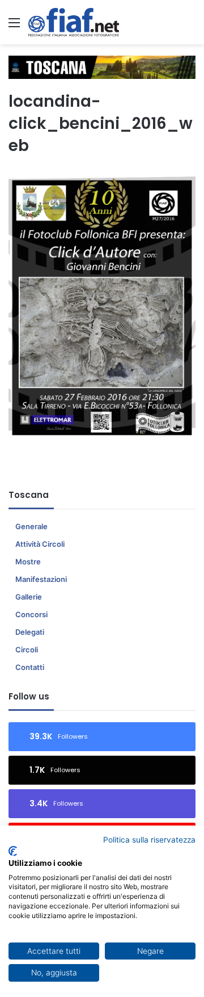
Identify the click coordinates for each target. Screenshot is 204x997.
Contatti (29, 667)
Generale (31, 526)
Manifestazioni (41, 579)
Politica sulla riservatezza (149, 839)
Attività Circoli (40, 543)
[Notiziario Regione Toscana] (73, 22)
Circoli (26, 649)
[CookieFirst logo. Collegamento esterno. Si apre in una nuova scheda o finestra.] (12, 851)
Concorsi (31, 614)
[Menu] (14, 26)
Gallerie (28, 596)
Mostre (28, 561)
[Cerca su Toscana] (190, 26)
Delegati (29, 631)
